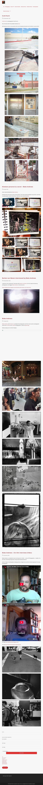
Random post (5, 767)
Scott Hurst (6, 16)
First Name (3, 743)
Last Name (3, 747)
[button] (8, 202)
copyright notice (25, 783)
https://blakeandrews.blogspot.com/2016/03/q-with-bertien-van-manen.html (16, 287)
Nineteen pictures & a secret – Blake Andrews (17, 187)
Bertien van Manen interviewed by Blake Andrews (19, 278)
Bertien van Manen (23, 283)
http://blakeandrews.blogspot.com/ (12, 642)
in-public (13, 325)
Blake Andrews (15, 192)
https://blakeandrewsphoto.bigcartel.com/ (13, 644)
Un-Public (8, 325)
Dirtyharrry (12, 323)
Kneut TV (3, 758)
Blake (28, 196)
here (19, 23)
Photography (4, 757)
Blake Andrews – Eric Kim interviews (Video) (17, 553)
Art (2, 756)
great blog (27, 325)
